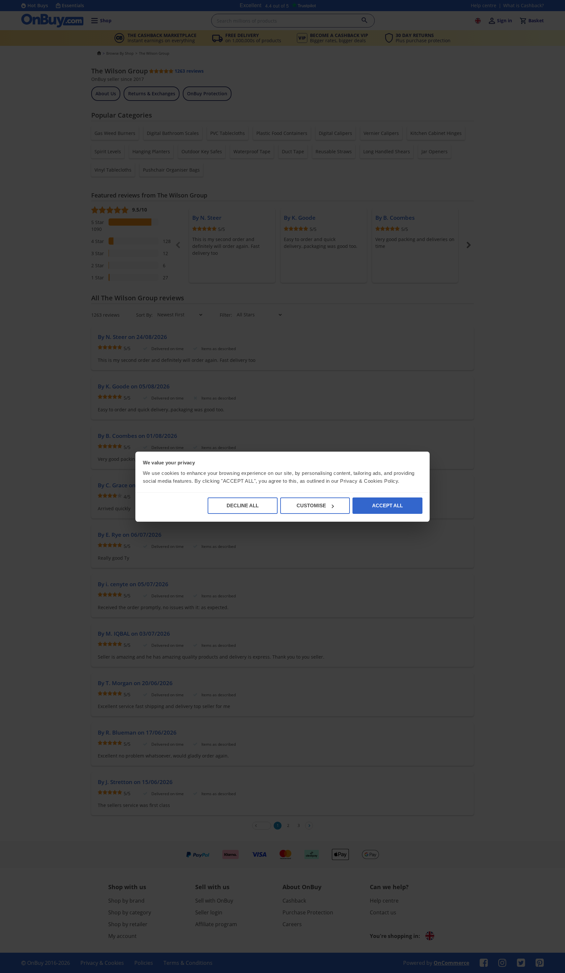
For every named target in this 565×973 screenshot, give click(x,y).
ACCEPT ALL (387, 505)
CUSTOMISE (311, 505)
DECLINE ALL (243, 505)
